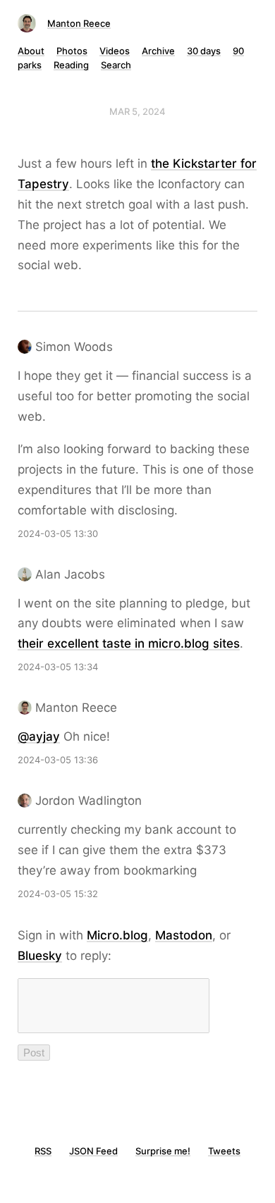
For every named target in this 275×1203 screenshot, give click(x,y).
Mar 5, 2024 (137, 111)
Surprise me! (162, 1150)
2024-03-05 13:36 (58, 759)
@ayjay (39, 736)
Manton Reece (79, 23)
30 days (204, 50)
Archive (158, 50)
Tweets (224, 1150)
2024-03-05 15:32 (58, 893)
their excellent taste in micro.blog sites (129, 643)
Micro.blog (117, 935)
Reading (71, 64)
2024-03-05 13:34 (58, 666)
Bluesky (40, 956)
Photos (71, 50)
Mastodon (183, 935)
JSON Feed (93, 1150)
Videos (114, 50)
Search (116, 64)
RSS (43, 1150)
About (31, 50)
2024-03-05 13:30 (58, 533)
